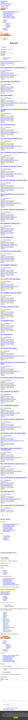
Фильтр (4, 47)
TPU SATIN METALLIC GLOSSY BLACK (13, 463)
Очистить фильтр (7, 57)
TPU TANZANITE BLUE (8, 124)
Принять (15, 717)
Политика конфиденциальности (8, 589)
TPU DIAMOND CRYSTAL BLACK (11, 166)
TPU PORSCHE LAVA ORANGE (10, 81)
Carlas (7, 27)
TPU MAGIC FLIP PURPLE (9, 348)
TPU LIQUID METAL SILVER (9, 391)
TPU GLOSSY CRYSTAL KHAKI (10, 279)
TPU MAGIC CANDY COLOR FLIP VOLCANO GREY (11, 449)
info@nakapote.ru (4, 565)
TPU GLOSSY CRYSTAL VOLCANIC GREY (14, 180)
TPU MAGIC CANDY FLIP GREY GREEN (13, 433)
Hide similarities (8, 605)
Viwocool (5, 59)
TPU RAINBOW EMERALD (9, 265)
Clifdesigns (8, 26)
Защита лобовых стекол (8, 16)
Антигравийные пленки (9, 12)
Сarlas (4, 538)
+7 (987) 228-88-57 (6, 5)
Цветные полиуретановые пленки (11, 11)
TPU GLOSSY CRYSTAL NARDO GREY (13, 505)
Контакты (5, 29)
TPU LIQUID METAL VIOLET (10, 405)
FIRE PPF (8, 23)
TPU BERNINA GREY (7, 320)
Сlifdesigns (5, 539)
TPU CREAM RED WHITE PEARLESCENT (14, 152)
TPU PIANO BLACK (7, 334)
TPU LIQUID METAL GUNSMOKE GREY (13, 67)
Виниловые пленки (7, 14)
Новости (5, 28)
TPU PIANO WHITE (7, 95)
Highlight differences (9, 606)
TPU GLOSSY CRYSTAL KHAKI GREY (12, 419)
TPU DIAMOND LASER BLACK (10, 223)
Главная (5, 20)
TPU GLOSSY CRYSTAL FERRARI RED (13, 209)
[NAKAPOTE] (6, 36)
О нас (4, 21)
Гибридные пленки (7, 15)
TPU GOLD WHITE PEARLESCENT (11, 138)
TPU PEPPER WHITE (7, 237)
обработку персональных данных (10, 708)
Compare (2, 65)
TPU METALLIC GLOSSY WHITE (11, 251)
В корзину (9, 70)
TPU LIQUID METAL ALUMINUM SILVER (13, 477)
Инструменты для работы (9, 17)
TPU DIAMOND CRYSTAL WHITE (11, 293)
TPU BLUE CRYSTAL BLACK (10, 306)
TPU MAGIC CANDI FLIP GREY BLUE (12, 377)
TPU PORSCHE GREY (7, 491)
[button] (4, 7)
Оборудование (6, 531)
